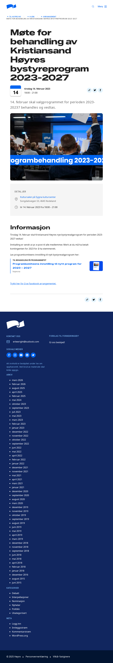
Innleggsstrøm (19, 627)
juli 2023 (16, 411)
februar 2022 (18, 459)
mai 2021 (16, 475)
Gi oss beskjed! (57, 342)
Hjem (32, 17)
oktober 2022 (19, 439)
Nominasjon (18, 601)
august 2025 (18, 388)
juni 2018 (16, 554)
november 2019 (20, 511)
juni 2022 (16, 447)
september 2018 (20, 550)
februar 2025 (18, 395)
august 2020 (18, 499)
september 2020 (20, 495)
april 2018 (17, 562)
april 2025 (17, 392)
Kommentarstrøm (21, 631)
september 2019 (20, 519)
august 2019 (18, 523)
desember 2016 (20, 574)
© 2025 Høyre (13, 656)
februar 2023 (18, 423)
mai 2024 (16, 399)
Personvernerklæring (37, 656)
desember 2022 (20, 431)
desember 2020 (20, 491)
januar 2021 (18, 487)
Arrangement (49, 17)
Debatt (15, 593)
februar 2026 (18, 384)
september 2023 (20, 407)
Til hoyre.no (15, 17)
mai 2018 (16, 558)
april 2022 (17, 455)
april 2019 (17, 534)
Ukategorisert (19, 613)
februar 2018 (18, 566)
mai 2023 (16, 415)
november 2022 (20, 435)
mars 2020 (17, 503)
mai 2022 (16, 451)
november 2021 (20, 471)
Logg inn (16, 623)
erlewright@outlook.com (26, 341)
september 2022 (20, 443)
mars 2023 (17, 419)
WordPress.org (20, 635)
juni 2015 (16, 582)
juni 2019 (16, 527)
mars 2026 (17, 380)
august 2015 (18, 578)
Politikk (16, 609)
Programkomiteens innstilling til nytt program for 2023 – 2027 (47, 268)
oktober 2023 (19, 403)
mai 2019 (16, 531)
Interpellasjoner (20, 597)
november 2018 (20, 546)
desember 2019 (20, 507)
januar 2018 (18, 570)
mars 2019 (17, 538)
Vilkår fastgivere (61, 656)
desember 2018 (20, 542)
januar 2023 (18, 427)
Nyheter (16, 605)
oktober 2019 (19, 515)
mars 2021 (17, 483)
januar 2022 (18, 463)
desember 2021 (20, 467)
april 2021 (17, 479)
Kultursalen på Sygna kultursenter (38, 197)
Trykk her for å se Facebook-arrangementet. (33, 283)
